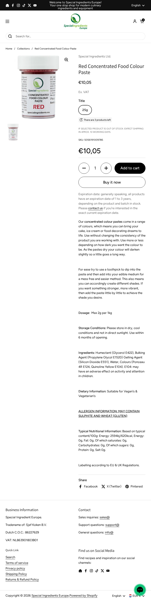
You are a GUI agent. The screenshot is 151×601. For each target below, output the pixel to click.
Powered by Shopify (83, 595)
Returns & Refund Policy (22, 579)
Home (9, 48)
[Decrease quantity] (83, 168)
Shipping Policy (16, 574)
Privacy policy (15, 568)
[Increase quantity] (106, 168)
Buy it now (112, 182)
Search (10, 557)
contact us (95, 208)
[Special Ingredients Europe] (75, 21)
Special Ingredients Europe (50, 595)
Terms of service (17, 563)
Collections (23, 48)
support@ (112, 525)
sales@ (105, 517)
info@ (109, 532)
